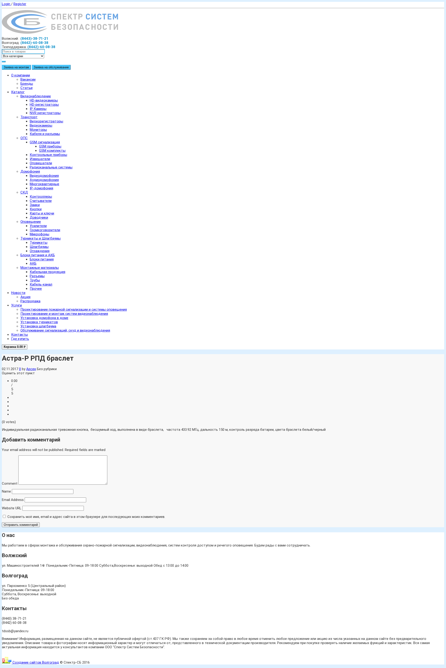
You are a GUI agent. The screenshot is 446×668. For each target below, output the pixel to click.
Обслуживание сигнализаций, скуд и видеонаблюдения (65, 330)
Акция (25, 297)
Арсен (31, 369)
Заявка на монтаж (16, 67)
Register (19, 4)
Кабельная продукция (47, 272)
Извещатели (40, 159)
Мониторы (38, 130)
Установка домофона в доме (44, 318)
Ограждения (39, 251)
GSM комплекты (52, 150)
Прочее (36, 288)
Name (6, 491)
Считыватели (41, 201)
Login (6, 4)
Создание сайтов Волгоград (35, 662)
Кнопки (36, 209)
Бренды (26, 84)
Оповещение (30, 222)
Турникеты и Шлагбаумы (40, 238)
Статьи (26, 88)
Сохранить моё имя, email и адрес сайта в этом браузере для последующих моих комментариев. (86, 517)
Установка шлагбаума (38, 326)
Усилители (38, 226)
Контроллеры (41, 196)
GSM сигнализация (45, 142)
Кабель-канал (41, 284)
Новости (18, 293)
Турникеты (38, 242)
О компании (20, 75)
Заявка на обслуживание (51, 67)
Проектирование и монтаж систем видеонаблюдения (64, 314)
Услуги (16, 305)
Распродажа (30, 301)
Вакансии (28, 79)
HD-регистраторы (44, 104)
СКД (24, 192)
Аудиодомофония (44, 180)
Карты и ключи (42, 213)
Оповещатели (41, 163)
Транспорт (29, 117)
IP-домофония (41, 188)
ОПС (24, 138)
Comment (9, 483)
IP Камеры (38, 109)
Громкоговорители (45, 230)
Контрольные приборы (48, 155)
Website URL (11, 508)
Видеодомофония (44, 176)
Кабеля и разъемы (45, 134)
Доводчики (39, 217)
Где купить (20, 339)
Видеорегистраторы (46, 121)
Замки (35, 205)
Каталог (18, 92)
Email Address (13, 500)
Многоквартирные (44, 184)
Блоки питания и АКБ (37, 255)
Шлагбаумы (39, 247)
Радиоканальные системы (51, 167)
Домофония (30, 171)
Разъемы (37, 276)
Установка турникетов (39, 322)
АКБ (33, 263)
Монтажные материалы (39, 268)
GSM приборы (50, 146)
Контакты (19, 334)
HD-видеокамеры (44, 100)
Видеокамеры (41, 125)
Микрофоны (39, 234)
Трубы (35, 280)
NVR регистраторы (45, 113)
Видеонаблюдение (35, 96)
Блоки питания (42, 259)
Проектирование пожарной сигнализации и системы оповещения (73, 309)
